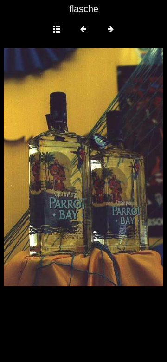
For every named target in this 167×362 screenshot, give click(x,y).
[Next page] (115, 167)
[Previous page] (36, 167)
